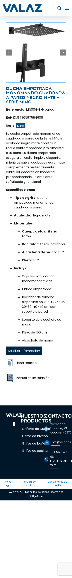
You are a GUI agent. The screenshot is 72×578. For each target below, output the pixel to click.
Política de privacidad (29, 483)
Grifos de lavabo (35, 436)
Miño (20, 126)
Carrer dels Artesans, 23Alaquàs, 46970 (60, 428)
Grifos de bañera (35, 443)
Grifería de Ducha (36, 428)
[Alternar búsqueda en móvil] (59, 8)
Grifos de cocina (35, 450)
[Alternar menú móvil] (67, 8)
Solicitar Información (24, 351)
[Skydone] (36, 497)
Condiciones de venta (57, 483)
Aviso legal (8, 483)
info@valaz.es (61, 442)
